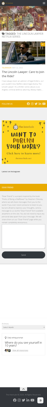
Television (6, 68)
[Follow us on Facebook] (28, 103)
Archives (5, 323)
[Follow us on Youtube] (43, 103)
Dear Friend (7, 196)
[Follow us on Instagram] (32, 103)
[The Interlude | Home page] (9, 3)
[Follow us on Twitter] (36, 103)
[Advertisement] (23, 289)
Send (23, 255)
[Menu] (44, 3)
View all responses (20, 350)
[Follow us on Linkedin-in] (39, 103)
